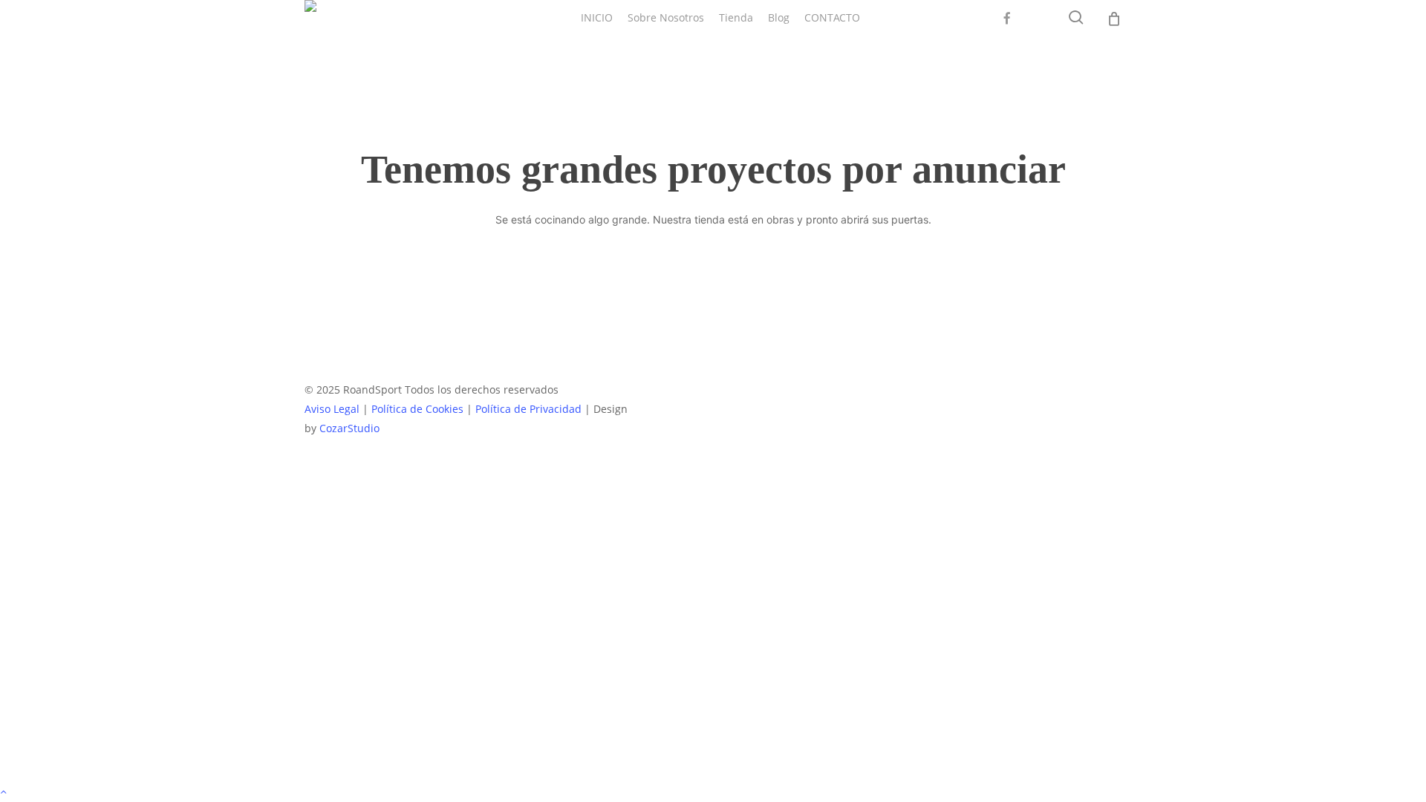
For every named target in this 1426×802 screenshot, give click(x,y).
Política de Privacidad (528, 409)
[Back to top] (713, 792)
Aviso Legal (332, 409)
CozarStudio (349, 428)
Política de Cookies (417, 409)
